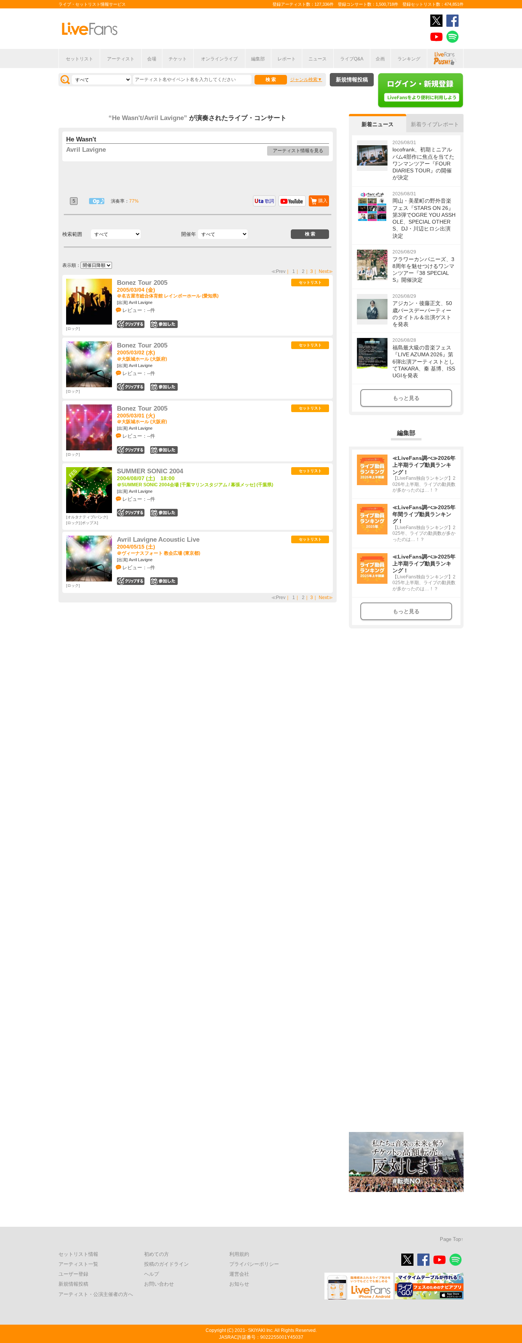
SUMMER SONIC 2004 (150, 471)
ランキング (408, 59)
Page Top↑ (452, 1239)
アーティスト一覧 (78, 1264)
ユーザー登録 (73, 1274)
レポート (286, 59)
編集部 (258, 59)
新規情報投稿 (352, 79)
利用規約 (239, 1254)
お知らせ (239, 1284)
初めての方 (156, 1254)
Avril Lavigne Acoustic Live (158, 539)
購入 (322, 200)
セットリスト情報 (78, 1254)
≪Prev (278, 271)
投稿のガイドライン (166, 1264)
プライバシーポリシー (254, 1264)
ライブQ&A (351, 59)
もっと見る (406, 398)
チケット (178, 59)
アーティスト (121, 59)
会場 (151, 59)
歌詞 (269, 201)
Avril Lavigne (86, 149)
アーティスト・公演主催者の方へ (95, 1294)
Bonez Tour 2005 (142, 282)
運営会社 (239, 1274)
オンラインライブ (219, 59)
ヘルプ (151, 1274)
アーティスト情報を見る (298, 150)
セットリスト (79, 59)
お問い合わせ (159, 1284)
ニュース (317, 59)
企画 (380, 59)
